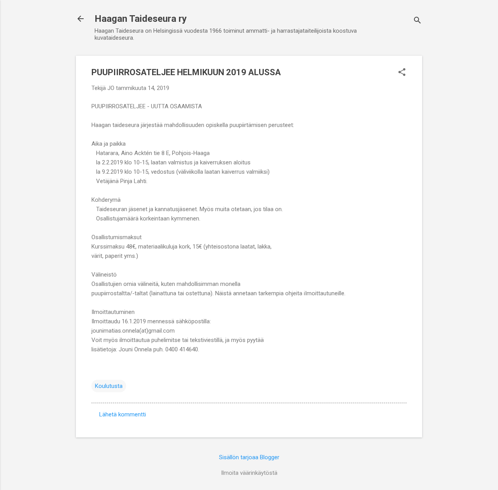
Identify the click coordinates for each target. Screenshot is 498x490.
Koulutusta (109, 386)
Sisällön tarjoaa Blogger (249, 457)
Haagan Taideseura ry (141, 18)
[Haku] (417, 21)
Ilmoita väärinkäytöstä (249, 472)
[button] (402, 72)
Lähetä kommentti (122, 414)
